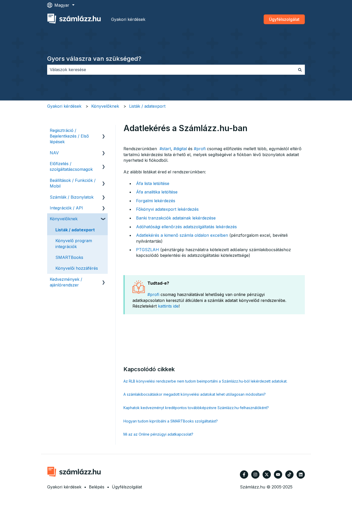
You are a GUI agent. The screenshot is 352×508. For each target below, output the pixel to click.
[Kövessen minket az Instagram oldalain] (255, 474)
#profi (200, 148)
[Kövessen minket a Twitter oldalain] (267, 474)
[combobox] (171, 69)
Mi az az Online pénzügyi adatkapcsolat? (158, 434)
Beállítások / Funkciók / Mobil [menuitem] (73, 183)
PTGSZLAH (147, 249)
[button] (103, 130)
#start (165, 148)
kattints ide (168, 306)
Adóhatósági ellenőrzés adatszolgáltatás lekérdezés (186, 226)
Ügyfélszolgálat (284, 19)
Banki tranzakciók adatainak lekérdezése (176, 218)
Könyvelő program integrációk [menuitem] (73, 243)
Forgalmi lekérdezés (155, 200)
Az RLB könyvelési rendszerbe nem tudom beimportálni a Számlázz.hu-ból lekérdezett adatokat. (205, 381)
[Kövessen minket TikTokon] (289, 474)
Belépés (96, 486)
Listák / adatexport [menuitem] (75, 229)
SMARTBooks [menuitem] (69, 257)
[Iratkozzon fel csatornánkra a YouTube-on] (278, 474)
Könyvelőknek (105, 106)
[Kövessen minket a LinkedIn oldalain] (301, 474)
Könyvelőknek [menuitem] (64, 218)
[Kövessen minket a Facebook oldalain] (244, 474)
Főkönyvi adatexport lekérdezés (167, 209)
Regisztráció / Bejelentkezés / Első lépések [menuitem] (69, 136)
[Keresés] (300, 69)
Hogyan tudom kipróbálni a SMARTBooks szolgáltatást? (170, 421)
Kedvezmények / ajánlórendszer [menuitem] (66, 282)
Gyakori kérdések (128, 19)
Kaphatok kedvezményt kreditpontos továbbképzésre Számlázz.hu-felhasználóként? (196, 407)
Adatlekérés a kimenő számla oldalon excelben (182, 235)
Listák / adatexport (147, 106)
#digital (180, 148)
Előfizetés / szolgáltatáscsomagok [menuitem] (71, 166)
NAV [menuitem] (54, 152)
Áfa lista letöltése (152, 183)
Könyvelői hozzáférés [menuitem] (76, 268)
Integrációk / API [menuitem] (66, 207)
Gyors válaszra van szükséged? (94, 58)
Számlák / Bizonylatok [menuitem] (72, 197)
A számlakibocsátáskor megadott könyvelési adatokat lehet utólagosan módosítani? (194, 394)
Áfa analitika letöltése (157, 191)
